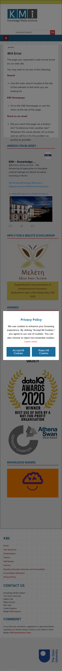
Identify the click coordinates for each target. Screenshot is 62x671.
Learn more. (31, 341)
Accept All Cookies (18, 352)
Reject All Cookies (43, 352)
